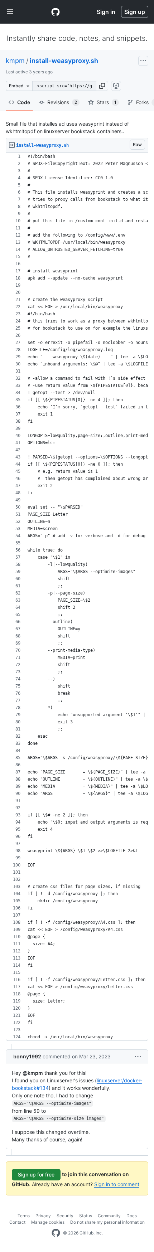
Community (109, 1215)
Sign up (134, 11)
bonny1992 (27, 1056)
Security (65, 1215)
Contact (17, 1222)
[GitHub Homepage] (56, 1233)
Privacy (43, 1215)
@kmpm (33, 1073)
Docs (131, 1215)
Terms (24, 1215)
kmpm (15, 60)
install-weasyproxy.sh (64, 60)
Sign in (106, 11)
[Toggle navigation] (10, 11)
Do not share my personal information (107, 1222)
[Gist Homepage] (55, 12)
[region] (77, 597)
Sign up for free (36, 1174)
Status (85, 1215)
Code (23, 102)
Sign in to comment (116, 1184)
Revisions (62, 102)
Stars (106, 102)
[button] (102, 86)
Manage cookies (47, 1222)
